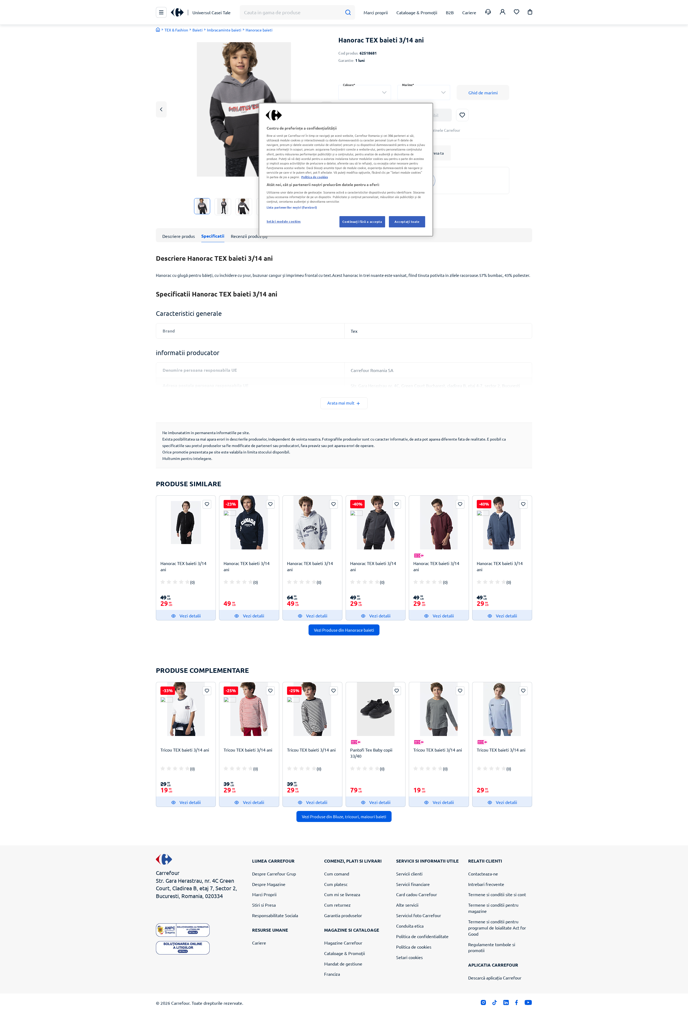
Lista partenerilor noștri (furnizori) (292, 207)
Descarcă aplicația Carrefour (494, 977)
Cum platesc (335, 884)
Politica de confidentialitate (422, 936)
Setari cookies (409, 957)
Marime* (408, 84)
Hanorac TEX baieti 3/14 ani (183, 566)
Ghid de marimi (483, 92)
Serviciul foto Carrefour (418, 915)
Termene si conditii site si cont (497, 894)
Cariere (259, 942)
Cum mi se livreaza (342, 894)
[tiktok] (494, 1003)
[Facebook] (516, 1003)
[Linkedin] (505, 1003)
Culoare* (349, 84)
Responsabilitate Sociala (275, 915)
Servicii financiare (413, 884)
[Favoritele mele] (516, 12)
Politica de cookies (413, 946)
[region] (346, 170)
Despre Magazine (268, 884)
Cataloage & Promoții (344, 953)
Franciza (332, 974)
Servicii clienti (409, 873)
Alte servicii (407, 904)
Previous (161, 109)
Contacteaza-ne (483, 873)
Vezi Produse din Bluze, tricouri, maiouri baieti (344, 816)
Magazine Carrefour (343, 942)
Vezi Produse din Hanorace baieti (344, 629)
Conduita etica (410, 925)
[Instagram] (483, 1003)
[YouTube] (528, 1003)
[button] (530, 12)
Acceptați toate (407, 221)
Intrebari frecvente (486, 884)
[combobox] (364, 92)
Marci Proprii (264, 894)
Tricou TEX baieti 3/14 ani (184, 749)
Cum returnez (337, 904)
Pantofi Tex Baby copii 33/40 (371, 753)
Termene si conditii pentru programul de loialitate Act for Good (497, 927)
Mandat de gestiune (343, 963)
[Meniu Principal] (161, 12)
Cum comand (336, 873)
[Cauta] (348, 12)
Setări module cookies (284, 221)
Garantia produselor (343, 915)
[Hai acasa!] (158, 29)
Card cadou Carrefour (416, 894)
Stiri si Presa (264, 904)
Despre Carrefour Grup (274, 873)
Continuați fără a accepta (362, 221)
